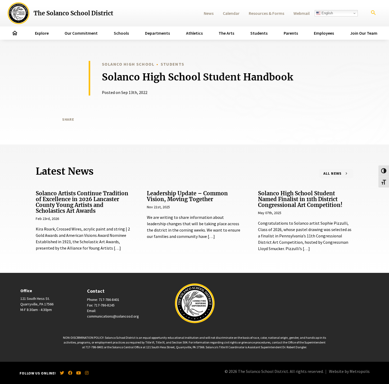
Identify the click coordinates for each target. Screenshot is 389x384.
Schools (121, 33)
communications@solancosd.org (113, 316)
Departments (157, 33)
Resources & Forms (266, 13)
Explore (42, 33)
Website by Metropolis (349, 371)
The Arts (226, 33)
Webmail (301, 13)
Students (259, 33)
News (209, 13)
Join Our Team (363, 33)
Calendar (231, 13)
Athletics (194, 33)
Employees (324, 33)
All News (332, 173)
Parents (291, 33)
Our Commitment (81, 33)
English (326, 13)
